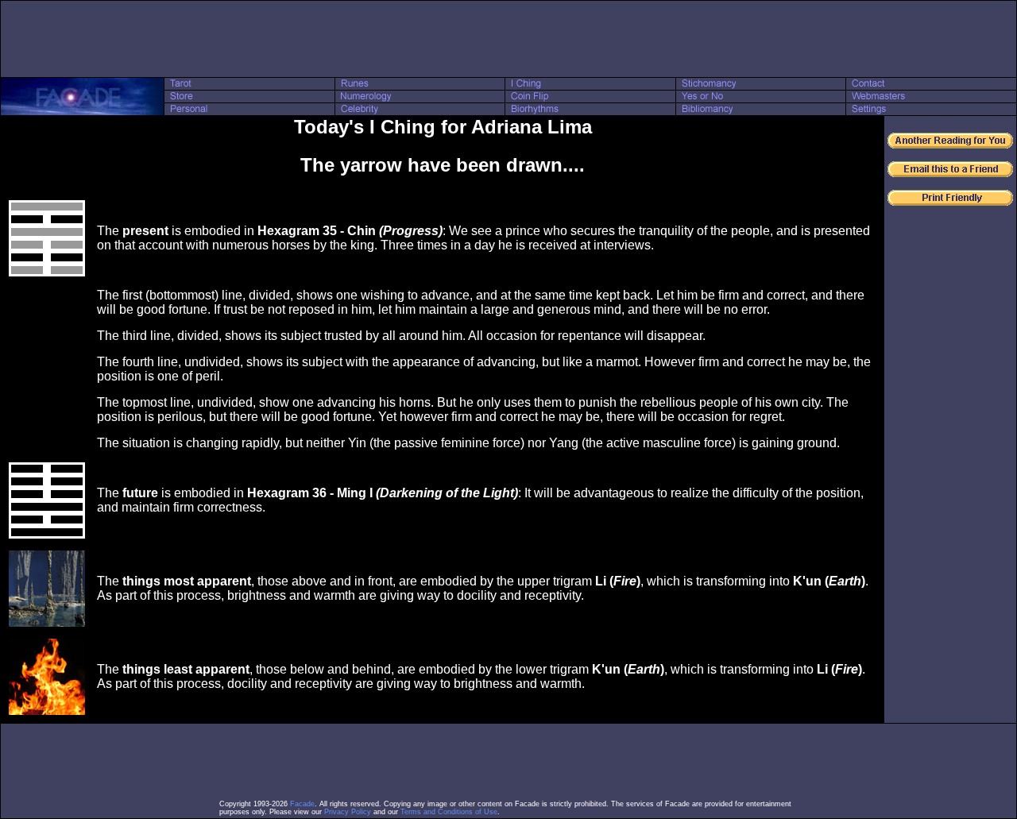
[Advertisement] (508, 39)
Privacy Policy (347, 812)
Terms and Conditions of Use (448, 812)
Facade (302, 804)
